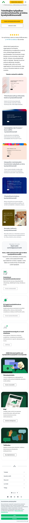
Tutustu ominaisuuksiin (10, 288)
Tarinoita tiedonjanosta (10, 420)
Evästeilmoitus (4, 512)
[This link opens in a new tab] (7, 496)
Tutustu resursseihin (10, 385)
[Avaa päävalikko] (25, 2)
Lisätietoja (7, 344)
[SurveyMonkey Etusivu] (3, 2)
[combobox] (14, 492)
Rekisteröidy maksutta (16, 2)
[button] (14, 472)
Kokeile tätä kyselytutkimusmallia (12, 21)
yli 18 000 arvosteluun (11, 39)
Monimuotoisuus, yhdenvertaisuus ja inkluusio (15, 5)
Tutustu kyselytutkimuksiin (11, 315)
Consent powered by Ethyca (22, 521)
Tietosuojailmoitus (18, 510)
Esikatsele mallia (12, 25)
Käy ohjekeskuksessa (10, 455)
